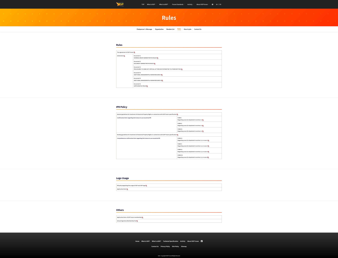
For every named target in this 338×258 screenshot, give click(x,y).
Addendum (120, 56)
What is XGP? (151, 4)
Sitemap (184, 246)
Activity (189, 4)
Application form (122, 189)
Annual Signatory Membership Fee (126, 221)
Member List (170, 29)
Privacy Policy (165, 246)
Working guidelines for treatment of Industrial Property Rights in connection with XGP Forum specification (147, 134)
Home (137, 241)
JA (216, 4)
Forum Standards (177, 4)
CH (220, 4)
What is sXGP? (163, 4)
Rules (179, 29)
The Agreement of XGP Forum (125, 52)
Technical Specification (170, 241)
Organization (159, 29)
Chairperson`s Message (144, 29)
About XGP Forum (202, 4)
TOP (143, 4)
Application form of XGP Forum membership (129, 217)
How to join (187, 29)
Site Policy (175, 246)
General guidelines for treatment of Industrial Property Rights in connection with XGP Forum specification (147, 114)
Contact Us (197, 29)
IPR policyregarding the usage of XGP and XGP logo (131, 185)
